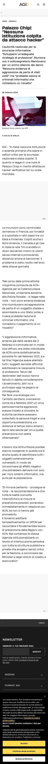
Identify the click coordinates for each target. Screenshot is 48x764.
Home (4, 21)
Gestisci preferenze (23, 759)
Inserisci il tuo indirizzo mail (18, 646)
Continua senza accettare (24, 751)
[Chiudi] (45, 696)
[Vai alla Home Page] (24, 4)
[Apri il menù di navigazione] (4, 4)
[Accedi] (44, 4)
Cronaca (13, 21)
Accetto (24, 743)
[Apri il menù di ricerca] (38, 4)
